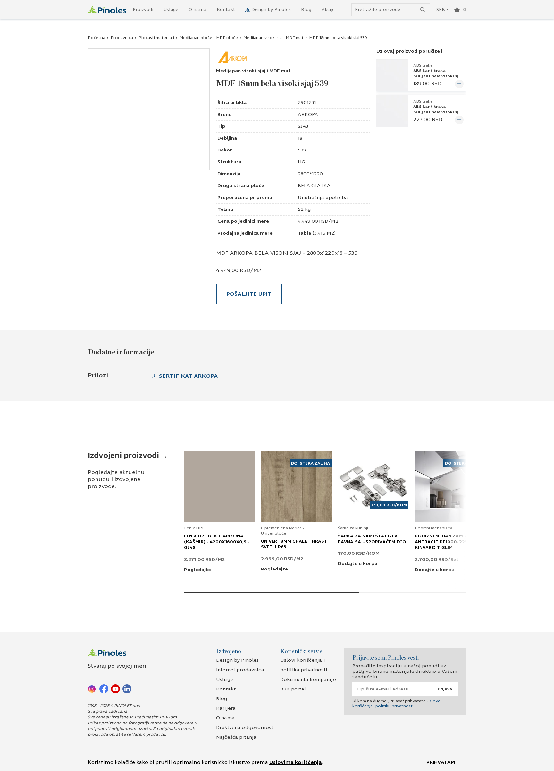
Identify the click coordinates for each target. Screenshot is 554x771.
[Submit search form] (422, 9)
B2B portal (293, 689)
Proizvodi (143, 9)
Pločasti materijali (156, 37)
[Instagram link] (92, 688)
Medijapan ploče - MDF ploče (209, 37)
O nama (197, 9)
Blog (306, 9)
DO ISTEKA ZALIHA (310, 463)
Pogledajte (197, 570)
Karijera (226, 708)
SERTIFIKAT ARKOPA (188, 376)
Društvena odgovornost (244, 727)
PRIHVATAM (440, 762)
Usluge (171, 9)
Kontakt (226, 9)
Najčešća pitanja (236, 737)
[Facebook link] (103, 688)
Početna (96, 37)
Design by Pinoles (271, 9)
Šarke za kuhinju (354, 528)
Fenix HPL (194, 528)
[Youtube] (115, 688)
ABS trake (423, 65)
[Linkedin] (126, 688)
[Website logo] (107, 10)
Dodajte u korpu (357, 563)
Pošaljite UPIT (249, 294)
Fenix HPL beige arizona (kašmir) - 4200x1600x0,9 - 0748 (217, 542)
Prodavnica (122, 37)
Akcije (328, 9)
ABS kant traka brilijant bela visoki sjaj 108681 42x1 (437, 111)
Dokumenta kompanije (308, 679)
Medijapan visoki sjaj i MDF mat (273, 37)
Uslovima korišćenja (295, 762)
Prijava (445, 689)
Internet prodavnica (240, 669)
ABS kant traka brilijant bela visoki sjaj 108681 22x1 (437, 75)
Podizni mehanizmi (433, 528)
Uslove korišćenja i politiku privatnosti (396, 703)
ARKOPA (308, 114)
